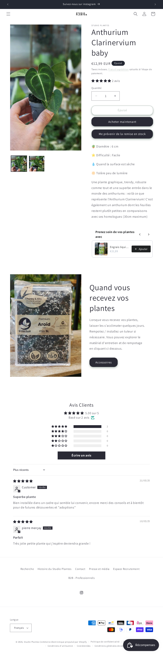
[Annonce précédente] (7, 4)
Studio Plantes (31, 641)
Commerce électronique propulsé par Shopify (63, 641)
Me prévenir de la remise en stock (122, 134)
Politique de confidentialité (105, 641)
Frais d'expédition (118, 69)
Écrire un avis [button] (81, 455)
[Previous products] (140, 234)
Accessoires (103, 362)
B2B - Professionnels (81, 578)
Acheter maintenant (122, 122)
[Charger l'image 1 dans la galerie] (19, 164)
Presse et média (99, 569)
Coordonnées (84, 645)
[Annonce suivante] (155, 4)
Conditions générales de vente (110, 645)
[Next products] (148, 234)
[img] (23, 481)
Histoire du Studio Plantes (55, 569)
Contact (80, 569)
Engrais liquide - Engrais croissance (119, 247)
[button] (8, 14)
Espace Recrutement (126, 569)
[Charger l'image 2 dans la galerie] (37, 164)
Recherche (27, 569)
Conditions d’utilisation (60, 645)
